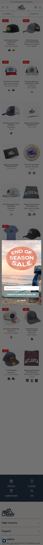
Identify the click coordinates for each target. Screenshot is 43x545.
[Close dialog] (38, 242)
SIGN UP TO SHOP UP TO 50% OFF (21, 294)
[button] (4, 540)
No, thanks (21, 300)
